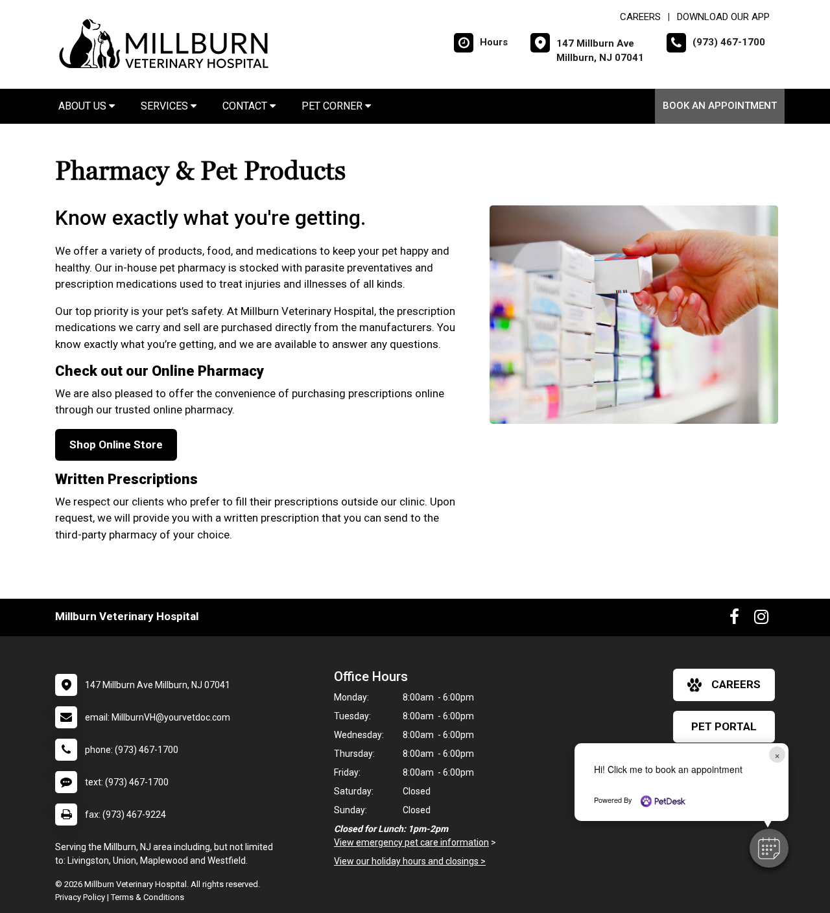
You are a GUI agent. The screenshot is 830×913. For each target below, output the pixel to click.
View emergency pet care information (411, 842)
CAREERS (640, 17)
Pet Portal (724, 726)
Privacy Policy (80, 897)
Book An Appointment (720, 105)
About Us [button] (83, 106)
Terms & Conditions (147, 897)
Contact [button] (246, 106)
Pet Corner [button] (333, 106)
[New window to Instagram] (761, 619)
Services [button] (166, 106)
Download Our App (723, 17)
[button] (769, 848)
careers (736, 684)
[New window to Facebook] (734, 619)
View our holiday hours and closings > (410, 861)
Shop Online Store (116, 444)
